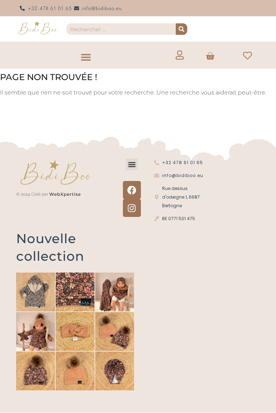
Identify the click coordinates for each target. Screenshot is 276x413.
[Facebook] (132, 190)
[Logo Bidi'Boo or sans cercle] (37, 28)
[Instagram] (132, 208)
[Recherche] (181, 29)
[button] (86, 57)
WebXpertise (65, 194)
